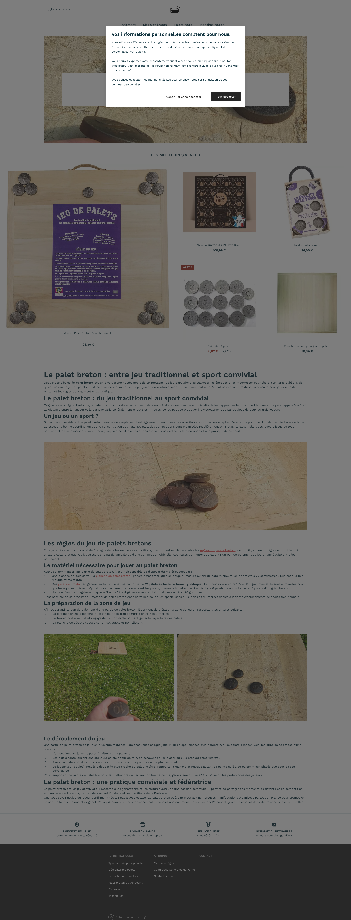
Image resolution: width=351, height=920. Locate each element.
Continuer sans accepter (183, 97)
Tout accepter (226, 96)
